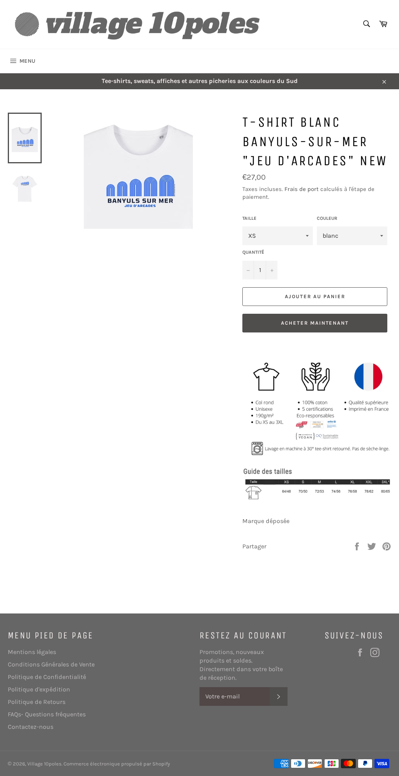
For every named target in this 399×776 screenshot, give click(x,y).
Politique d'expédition (39, 689)
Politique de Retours (36, 701)
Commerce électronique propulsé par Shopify (117, 764)
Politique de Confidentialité (47, 677)
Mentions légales (32, 652)
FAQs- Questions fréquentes (47, 714)
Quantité (253, 252)
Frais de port (301, 189)
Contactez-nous (30, 726)
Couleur (327, 218)
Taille (249, 218)
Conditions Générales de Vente (51, 664)
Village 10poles (44, 764)
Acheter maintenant (315, 323)
